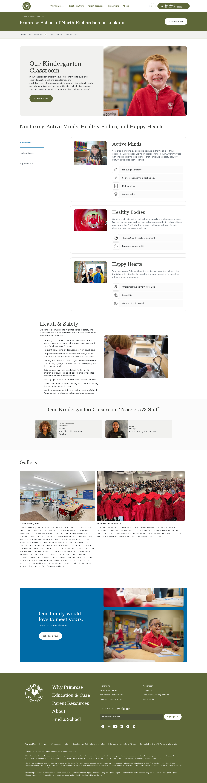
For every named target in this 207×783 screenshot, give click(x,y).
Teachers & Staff (56, 34)
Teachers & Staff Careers (111, 694)
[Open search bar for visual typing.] (152, 6)
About (58, 711)
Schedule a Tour (176, 21)
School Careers (73, 34)
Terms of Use (30, 744)
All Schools (24, 17)
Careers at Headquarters (111, 699)
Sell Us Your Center (108, 690)
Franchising (105, 686)
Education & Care (71, 695)
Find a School (66, 719)
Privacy (44, 744)
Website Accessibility (60, 744)
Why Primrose (67, 687)
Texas (31, 17)
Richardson (40, 17)
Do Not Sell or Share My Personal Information (159, 744)
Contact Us (148, 699)
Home (23, 34)
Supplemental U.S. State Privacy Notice (89, 744)
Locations (147, 690)
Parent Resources (70, 703)
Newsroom (148, 686)
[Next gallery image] (185, 462)
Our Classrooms (36, 34)
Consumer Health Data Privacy (123, 744)
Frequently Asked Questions (156, 694)
